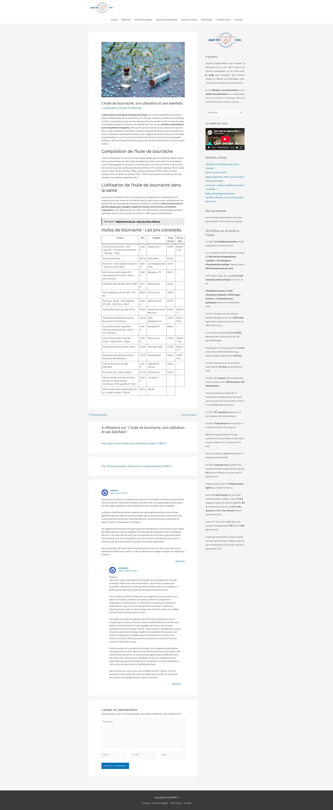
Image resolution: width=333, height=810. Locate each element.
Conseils (239, 19)
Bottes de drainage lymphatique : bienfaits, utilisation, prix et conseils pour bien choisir (224, 197)
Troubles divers (223, 19)
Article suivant (189, 415)
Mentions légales (160, 803)
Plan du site (176, 803)
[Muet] (237, 147)
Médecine (126, 19)
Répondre (180, 561)
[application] (225, 139)
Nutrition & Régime (143, 19)
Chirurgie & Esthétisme (166, 19)
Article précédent (98, 415)
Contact (187, 803)
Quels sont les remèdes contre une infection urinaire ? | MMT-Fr (136, 443)
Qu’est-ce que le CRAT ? (217, 172)
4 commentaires (108, 108)
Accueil (114, 19)
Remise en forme (189, 19)
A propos (146, 803)
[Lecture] (209, 147)
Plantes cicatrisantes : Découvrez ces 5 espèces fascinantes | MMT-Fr (139, 466)
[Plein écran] (241, 147)
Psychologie (206, 19)
